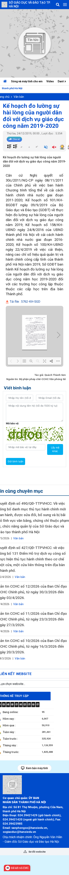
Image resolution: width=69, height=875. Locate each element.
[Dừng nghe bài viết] (54, 147)
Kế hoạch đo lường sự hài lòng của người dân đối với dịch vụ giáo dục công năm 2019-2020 (33, 115)
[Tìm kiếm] (57, 4)
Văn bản (19, 96)
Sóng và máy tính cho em (27, 81)
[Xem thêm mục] (65, 81)
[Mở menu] (65, 4)
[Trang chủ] (6, 81)
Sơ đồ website (37, 851)
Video (50, 81)
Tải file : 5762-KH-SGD (24, 301)
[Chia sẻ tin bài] (14, 139)
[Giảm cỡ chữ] (21, 147)
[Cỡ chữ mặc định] (29, 147)
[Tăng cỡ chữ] (37, 147)
